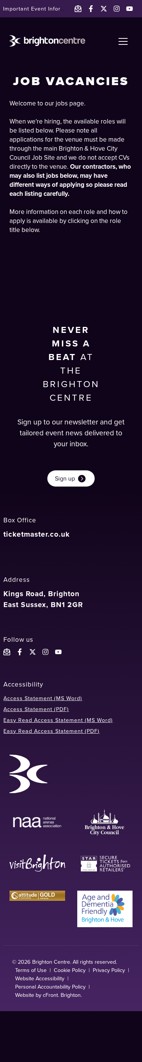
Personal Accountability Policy (50, 987)
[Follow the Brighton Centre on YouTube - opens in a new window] (129, 8)
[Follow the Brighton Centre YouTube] (58, 651)
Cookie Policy (70, 970)
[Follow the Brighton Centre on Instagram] (45, 651)
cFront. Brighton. (62, 995)
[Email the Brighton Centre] (78, 8)
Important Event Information (41, 9)
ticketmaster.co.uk (36, 534)
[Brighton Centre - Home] (47, 40)
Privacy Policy (109, 970)
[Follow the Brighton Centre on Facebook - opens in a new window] (90, 8)
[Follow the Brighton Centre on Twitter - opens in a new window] (103, 8)
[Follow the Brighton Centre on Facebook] (19, 651)
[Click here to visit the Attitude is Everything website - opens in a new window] (37, 909)
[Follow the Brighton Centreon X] (32, 651)
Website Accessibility (39, 978)
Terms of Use (31, 970)
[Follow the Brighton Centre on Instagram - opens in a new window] (116, 8)
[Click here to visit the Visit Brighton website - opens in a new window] (37, 864)
